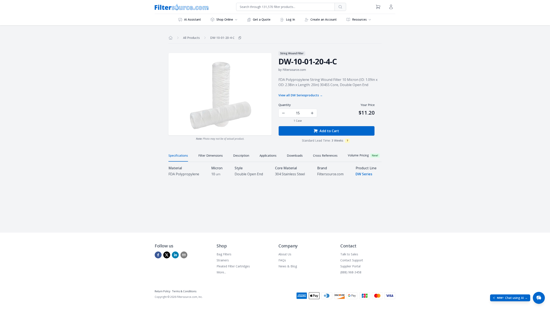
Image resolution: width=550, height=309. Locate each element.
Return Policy (162, 291)
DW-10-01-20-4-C (222, 38)
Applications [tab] (268, 155)
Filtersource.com (294, 70)
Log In (290, 19)
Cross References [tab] (325, 155)
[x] (166, 254)
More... (221, 272)
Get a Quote (261, 19)
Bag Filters (224, 254)
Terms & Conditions (184, 291)
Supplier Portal (350, 266)
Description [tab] (241, 155)
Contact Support (351, 260)
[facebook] (158, 254)
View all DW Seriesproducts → (300, 95)
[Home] (170, 38)
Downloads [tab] (295, 155)
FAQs (282, 260)
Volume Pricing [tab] (363, 155)
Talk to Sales (349, 254)
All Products (191, 38)
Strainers (223, 260)
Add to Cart (329, 131)
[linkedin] (175, 254)
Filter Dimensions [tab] (210, 155)
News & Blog (287, 266)
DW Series (364, 174)
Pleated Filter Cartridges (233, 266)
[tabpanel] (275, 171)
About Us (284, 254)
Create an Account (323, 19)
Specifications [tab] (178, 155)
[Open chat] (539, 298)
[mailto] (183, 254)
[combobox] (285, 7)
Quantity (284, 105)
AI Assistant (192, 19)
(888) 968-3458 (350, 272)
